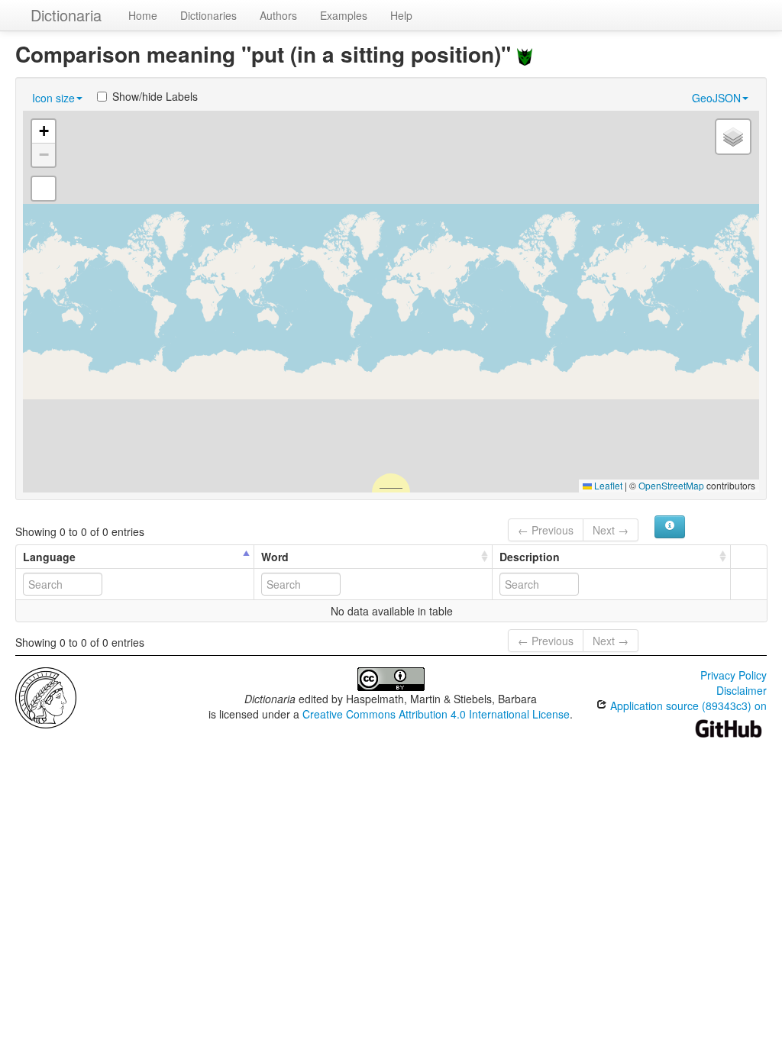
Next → (611, 530)
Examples (343, 15)
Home (142, 15)
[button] (43, 132)
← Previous (546, 530)
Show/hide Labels (155, 96)
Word (275, 556)
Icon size (53, 97)
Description (529, 556)
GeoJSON (716, 97)
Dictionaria (66, 15)
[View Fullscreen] (43, 188)
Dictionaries (208, 15)
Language (49, 556)
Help (401, 15)
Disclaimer (741, 690)
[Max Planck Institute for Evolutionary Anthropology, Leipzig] (45, 696)
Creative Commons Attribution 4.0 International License (436, 714)
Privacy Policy (733, 675)
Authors (278, 15)
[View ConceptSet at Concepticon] (524, 53)
